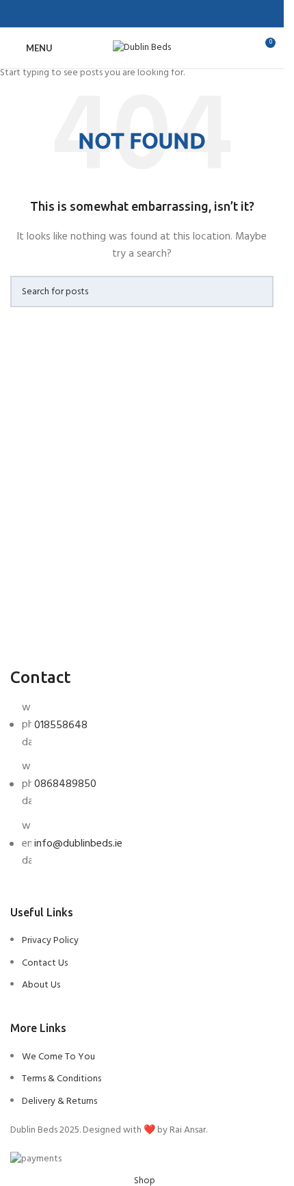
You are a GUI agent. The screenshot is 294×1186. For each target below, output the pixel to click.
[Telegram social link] (175, 14)
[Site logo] (142, 48)
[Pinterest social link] (142, 14)
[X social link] (126, 14)
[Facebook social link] (109, 14)
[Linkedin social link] (158, 14)
